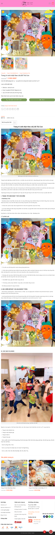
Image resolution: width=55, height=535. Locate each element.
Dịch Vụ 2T (36, 81)
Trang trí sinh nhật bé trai (8, 430)
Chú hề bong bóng (15, 440)
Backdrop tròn (36, 213)
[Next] (52, 33)
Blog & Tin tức (4, 515)
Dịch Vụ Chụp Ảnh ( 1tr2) (7, 444)
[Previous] (4, 33)
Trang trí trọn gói (6, 437)
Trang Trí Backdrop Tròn (24, 73)
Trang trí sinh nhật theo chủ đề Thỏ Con (10, 180)
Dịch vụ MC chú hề (6, 440)
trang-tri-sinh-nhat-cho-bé (11, 105)
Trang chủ (3, 73)
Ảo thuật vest (13, 447)
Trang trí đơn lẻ (5, 434)
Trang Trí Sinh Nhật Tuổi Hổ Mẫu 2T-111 (38, 488)
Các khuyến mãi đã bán (5, 512)
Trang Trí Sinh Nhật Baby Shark (8, 488)
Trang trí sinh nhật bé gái (8, 432)
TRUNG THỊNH (31, 533)
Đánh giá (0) (10, 118)
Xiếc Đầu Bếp (16, 451)
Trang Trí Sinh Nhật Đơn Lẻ (12, 73)
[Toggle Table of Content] (13, 122)
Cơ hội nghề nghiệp (5, 510)
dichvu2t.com (11, 87)
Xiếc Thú (26, 451)
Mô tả (3, 118)
